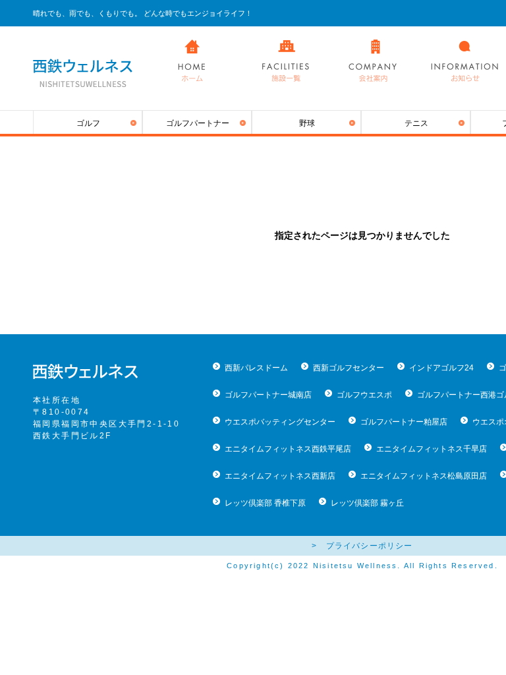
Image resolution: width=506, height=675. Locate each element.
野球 (307, 123)
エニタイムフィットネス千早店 (431, 449)
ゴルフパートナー (197, 123)
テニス (416, 123)
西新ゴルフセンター (348, 367)
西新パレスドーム (256, 367)
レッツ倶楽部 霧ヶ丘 (367, 503)
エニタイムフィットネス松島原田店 (423, 476)
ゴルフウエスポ (364, 394)
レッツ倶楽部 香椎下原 (265, 503)
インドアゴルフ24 (441, 367)
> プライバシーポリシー (362, 545)
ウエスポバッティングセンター (280, 421)
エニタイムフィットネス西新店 (280, 476)
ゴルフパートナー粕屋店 (403, 421)
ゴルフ (88, 123)
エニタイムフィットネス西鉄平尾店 (288, 449)
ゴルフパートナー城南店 (268, 394)
